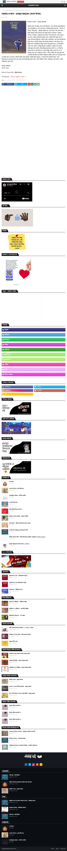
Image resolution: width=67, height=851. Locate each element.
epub (6, 80)
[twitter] (49, 387)
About (57, 848)
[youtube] (49, 390)
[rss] (17, 394)
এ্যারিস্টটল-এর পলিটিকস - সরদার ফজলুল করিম (20, 667)
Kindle (9, 80)
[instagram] (17, 390)
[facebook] (17, 387)
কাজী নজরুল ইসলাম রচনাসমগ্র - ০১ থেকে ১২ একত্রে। (21, 627)
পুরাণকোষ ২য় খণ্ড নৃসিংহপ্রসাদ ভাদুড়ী (17, 582)
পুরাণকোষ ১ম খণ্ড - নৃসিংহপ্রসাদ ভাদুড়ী (18, 575)
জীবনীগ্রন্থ (7, 354)
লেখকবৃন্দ (11, 481)
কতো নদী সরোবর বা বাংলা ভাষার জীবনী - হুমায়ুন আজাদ (22, 693)
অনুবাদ (6, 329)
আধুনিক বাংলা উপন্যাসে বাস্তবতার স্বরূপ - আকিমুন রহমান (22, 800)
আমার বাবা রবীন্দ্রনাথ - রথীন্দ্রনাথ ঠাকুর (18, 601)
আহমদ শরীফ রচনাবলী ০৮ (15, 705)
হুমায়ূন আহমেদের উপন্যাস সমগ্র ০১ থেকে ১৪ (19, 543)
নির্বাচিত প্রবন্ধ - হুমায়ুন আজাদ (16, 679)
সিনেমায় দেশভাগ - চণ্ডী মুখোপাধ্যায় (17, 738)
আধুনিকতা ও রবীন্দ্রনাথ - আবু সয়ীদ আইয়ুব (18, 608)
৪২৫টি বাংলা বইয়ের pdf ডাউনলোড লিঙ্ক (18, 530)
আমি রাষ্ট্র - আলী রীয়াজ (11, 1)
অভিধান (6, 334)
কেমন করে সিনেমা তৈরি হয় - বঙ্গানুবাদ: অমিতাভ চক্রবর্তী (22, 731)
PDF (22, 77)
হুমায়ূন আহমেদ (8, 10)
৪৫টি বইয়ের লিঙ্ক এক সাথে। (15, 509)
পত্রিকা (6, 364)
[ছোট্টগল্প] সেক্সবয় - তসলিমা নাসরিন (17, 495)
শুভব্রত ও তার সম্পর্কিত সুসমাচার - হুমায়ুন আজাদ (20, 686)
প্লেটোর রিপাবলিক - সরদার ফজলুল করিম (18, 660)
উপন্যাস (14, 80)
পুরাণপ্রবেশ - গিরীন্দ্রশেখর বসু (15, 589)
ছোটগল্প (6, 349)
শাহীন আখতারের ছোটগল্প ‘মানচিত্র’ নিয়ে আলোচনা (20, 782)
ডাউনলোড (7, 359)
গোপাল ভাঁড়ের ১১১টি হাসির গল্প (16, 488)
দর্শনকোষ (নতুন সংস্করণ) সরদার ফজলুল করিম (19, 653)
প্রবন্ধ (5, 369)
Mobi (18, 77)
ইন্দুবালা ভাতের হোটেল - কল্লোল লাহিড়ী (18, 516)
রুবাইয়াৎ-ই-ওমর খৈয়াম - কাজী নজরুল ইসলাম (20, 634)
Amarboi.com (33, 5)
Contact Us (62, 848)
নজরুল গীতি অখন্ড (13, 641)
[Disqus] (33, 110)
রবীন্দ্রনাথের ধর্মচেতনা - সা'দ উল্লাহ (17, 615)
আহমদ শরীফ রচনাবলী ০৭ (15, 712)
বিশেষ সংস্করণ (8, 374)
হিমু (17, 80)
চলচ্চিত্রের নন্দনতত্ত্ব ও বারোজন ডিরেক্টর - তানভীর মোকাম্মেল (23, 745)
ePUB (12, 77)
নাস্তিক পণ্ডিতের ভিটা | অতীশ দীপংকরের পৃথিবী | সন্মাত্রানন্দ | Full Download (27, 537)
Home (3, 10)
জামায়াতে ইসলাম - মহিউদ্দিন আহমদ (17, 807)
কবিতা (6, 344)
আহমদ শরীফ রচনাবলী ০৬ (15, 719)
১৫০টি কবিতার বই (13, 502)
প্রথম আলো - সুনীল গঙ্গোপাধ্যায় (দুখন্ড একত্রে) (19, 523)
